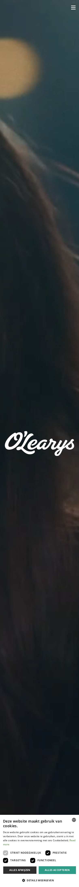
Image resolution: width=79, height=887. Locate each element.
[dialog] (39, 851)
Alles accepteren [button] (57, 870)
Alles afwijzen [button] (19, 870)
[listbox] (74, 820)
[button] (73, 7)
